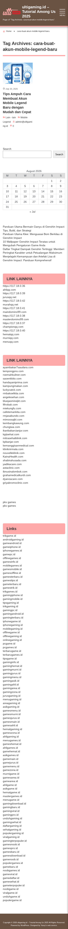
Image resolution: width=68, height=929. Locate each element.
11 (16, 191)
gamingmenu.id (12, 677)
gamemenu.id (11, 766)
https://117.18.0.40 (14, 330)
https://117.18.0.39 (14, 293)
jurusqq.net (9, 297)
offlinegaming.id (12, 636)
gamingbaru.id (11, 807)
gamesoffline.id (12, 572)
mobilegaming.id (12, 628)
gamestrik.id (10, 587)
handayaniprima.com (15, 382)
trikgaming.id (10, 606)
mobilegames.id (12, 565)
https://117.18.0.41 (14, 308)
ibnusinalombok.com (15, 471)
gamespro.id (10, 848)
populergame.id (12, 900)
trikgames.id (10, 591)
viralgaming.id (11, 836)
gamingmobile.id (12, 598)
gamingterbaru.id (13, 617)
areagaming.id (11, 703)
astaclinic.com (11, 467)
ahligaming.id (11, 736)
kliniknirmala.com (13, 449)
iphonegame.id (12, 621)
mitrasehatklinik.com (15, 438)
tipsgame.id (10, 658)
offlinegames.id (12, 558)
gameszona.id (11, 732)
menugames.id (12, 740)
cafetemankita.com (14, 411)
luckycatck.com (12, 389)
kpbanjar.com (11, 441)
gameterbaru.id (12, 584)
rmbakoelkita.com (13, 393)
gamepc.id (9, 554)
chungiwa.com (11, 426)
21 (42, 196)
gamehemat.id (11, 751)
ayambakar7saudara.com (18, 367)
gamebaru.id (10, 866)
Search (7, 148)
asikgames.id (11, 755)
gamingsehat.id (12, 822)
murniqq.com (11, 337)
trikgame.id (9, 535)
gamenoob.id (11, 859)
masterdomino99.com (16, 319)
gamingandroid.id (13, 613)
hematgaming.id (12, 729)
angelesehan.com (13, 397)
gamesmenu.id (12, 710)
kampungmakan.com (15, 385)
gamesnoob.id (11, 844)
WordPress (25, 925)
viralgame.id (10, 892)
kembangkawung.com (16, 423)
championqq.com (13, 326)
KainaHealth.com (13, 456)
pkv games (9, 502)
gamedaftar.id (11, 877)
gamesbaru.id (11, 851)
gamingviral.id (11, 810)
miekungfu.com (12, 408)
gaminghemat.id (12, 665)
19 (25, 196)
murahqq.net (10, 304)
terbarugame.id (12, 650)
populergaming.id (13, 833)
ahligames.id (10, 747)
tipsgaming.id (11, 602)
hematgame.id (11, 792)
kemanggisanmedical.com (18, 445)
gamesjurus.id (11, 717)
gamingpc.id (10, 610)
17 (7, 196)
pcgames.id (10, 647)
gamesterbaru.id (12, 576)
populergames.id (13, 862)
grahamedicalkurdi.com (17, 475)
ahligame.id (10, 784)
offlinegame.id (11, 632)
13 (34, 191)
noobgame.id (11, 888)
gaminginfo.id (11, 662)
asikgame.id (10, 788)
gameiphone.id (12, 546)
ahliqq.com (9, 289)
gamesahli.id (10, 725)
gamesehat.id (11, 881)
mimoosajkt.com (12, 419)
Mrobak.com (10, 404)
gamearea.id (10, 781)
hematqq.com (11, 334)
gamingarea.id (11, 688)
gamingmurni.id (12, 669)
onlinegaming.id (12, 639)
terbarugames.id (12, 654)
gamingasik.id (11, 680)
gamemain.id (10, 758)
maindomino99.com (14, 311)
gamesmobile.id (12, 569)
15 (51, 191)
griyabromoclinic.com (15, 482)
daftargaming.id (12, 825)
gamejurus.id (10, 762)
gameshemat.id (12, 743)
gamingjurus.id (11, 673)
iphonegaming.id (13, 624)
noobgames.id (11, 870)
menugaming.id (12, 699)
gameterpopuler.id (14, 885)
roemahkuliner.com (14, 374)
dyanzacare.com (13, 478)
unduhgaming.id (12, 818)
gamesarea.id (11, 777)
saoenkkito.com (12, 378)
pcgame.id (9, 643)
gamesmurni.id (12, 714)
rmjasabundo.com (13, 415)
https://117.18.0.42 (14, 300)
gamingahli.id (11, 684)
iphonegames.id (12, 550)
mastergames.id (12, 796)
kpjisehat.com (11, 434)
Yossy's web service (49, 925)
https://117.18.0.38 (14, 315)
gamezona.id (10, 769)
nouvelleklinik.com (14, 452)
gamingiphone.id (13, 595)
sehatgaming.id (12, 829)
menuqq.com (11, 341)
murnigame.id (11, 773)
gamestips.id (10, 580)
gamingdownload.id (14, 803)
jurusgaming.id (11, 695)
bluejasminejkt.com (14, 400)
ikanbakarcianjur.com (15, 430)
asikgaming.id (11, 706)
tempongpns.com (13, 371)
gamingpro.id (11, 814)
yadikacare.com (12, 464)
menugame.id (11, 799)
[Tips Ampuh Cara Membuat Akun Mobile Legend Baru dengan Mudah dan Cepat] (18, 73)
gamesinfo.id (10, 561)
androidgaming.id (13, 539)
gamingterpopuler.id (15, 840)
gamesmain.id (11, 721)
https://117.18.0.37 (14, 323)
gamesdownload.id (14, 855)
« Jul (32, 211)
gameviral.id (10, 874)
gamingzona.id (11, 691)
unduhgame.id (11, 896)
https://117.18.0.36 (14, 285)
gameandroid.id (12, 543)
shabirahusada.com (14, 460)
